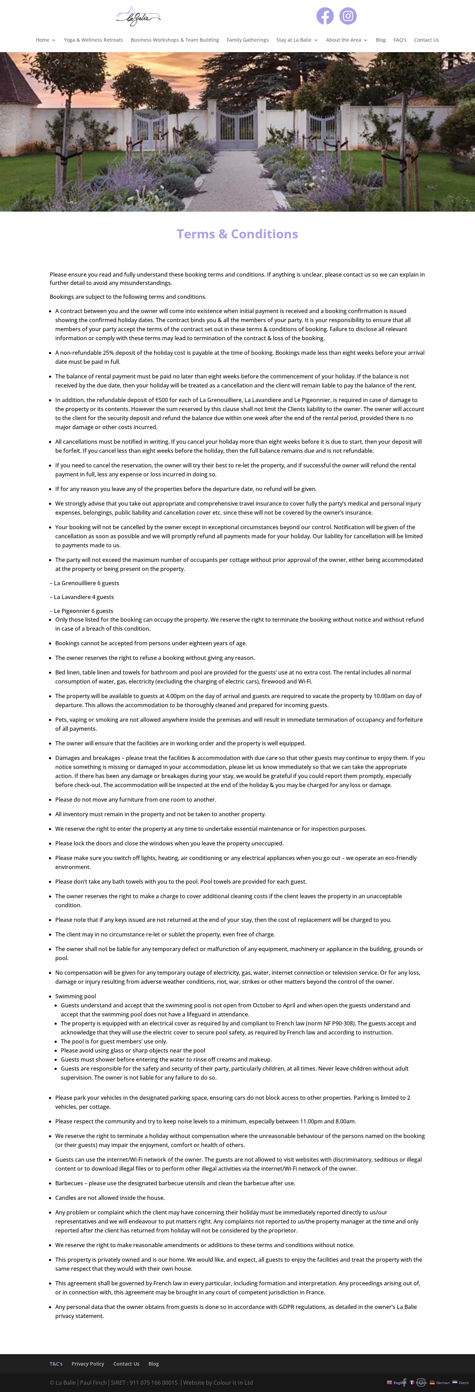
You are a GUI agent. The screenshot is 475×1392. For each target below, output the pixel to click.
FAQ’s (400, 40)
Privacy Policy (88, 1363)
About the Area (343, 40)
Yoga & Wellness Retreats (93, 40)
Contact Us (426, 40)
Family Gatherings (248, 40)
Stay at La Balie (294, 40)
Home (42, 40)
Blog (381, 40)
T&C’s (56, 1363)
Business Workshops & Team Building (175, 40)
